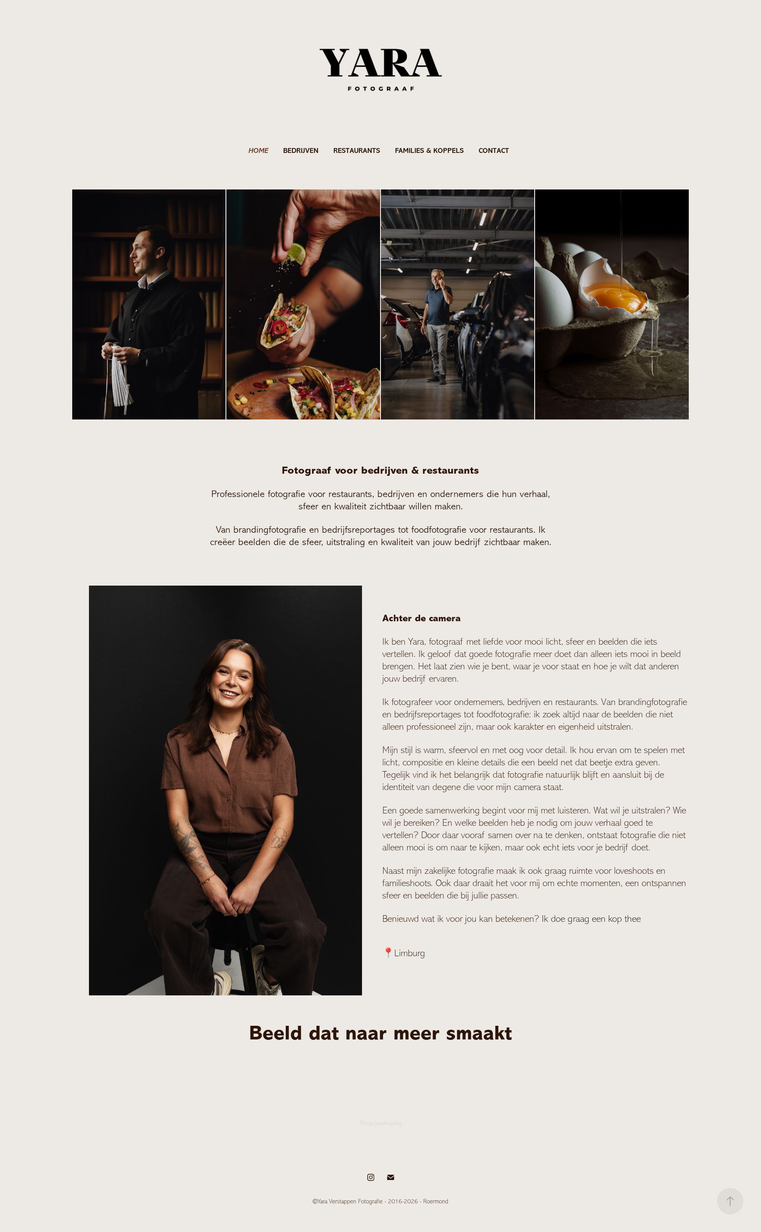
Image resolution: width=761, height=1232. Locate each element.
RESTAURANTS (356, 150)
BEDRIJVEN (300, 150)
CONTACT (494, 150)
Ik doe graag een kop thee (591, 918)
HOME (258, 151)
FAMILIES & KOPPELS (429, 150)
